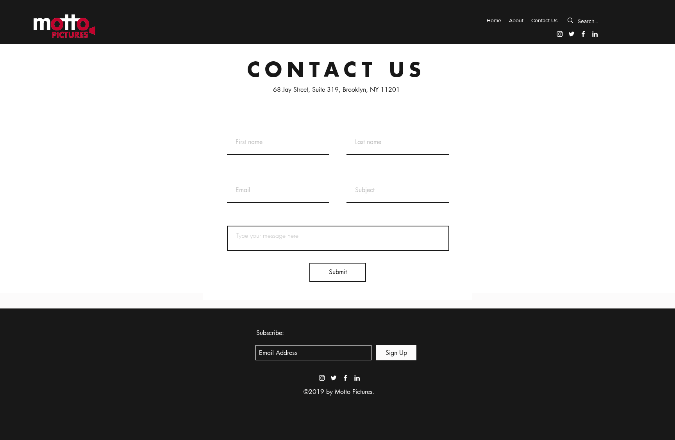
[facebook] (583, 34)
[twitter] (571, 34)
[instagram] (560, 34)
